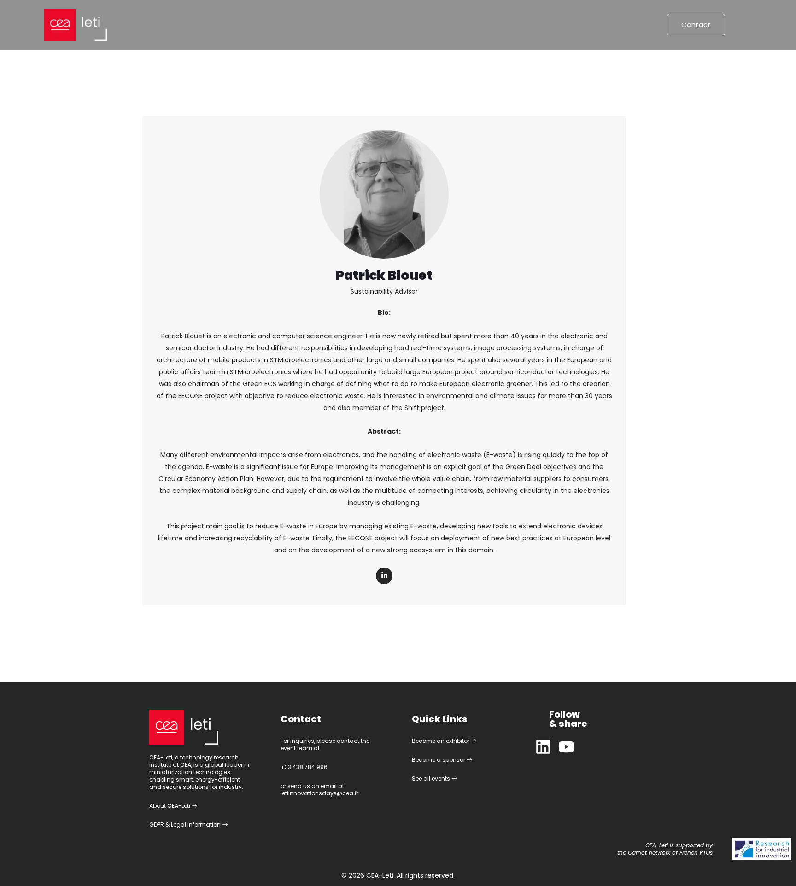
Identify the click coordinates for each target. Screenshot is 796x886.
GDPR (156, 824)
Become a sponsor (439, 760)
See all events (431, 778)
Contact (696, 24)
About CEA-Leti (170, 806)
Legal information (196, 824)
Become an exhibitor (441, 741)
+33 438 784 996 (304, 767)
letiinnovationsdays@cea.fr (319, 793)
